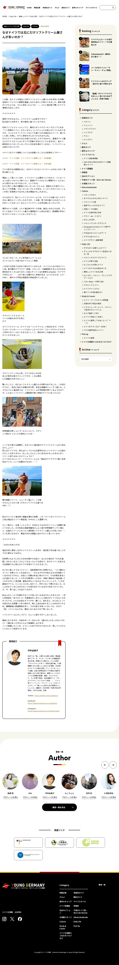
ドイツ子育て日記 (91, 261)
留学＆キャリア (77, 7)
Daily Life (86, 244)
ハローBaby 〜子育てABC (94, 281)
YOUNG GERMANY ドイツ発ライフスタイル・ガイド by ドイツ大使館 (23, 886)
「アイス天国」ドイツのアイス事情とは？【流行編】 (30, 163)
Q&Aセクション (88, 176)
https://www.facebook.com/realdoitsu (42, 703)
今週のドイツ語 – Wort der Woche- (97, 179)
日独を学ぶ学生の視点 (92, 303)
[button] (105, 765)
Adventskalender (89, 187)
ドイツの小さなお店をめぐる (95, 268)
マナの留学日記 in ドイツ (93, 330)
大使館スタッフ (88, 183)
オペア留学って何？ (91, 313)
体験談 (84, 172)
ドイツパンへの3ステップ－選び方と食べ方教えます (101, 82)
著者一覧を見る (58, 807)
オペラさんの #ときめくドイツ (96, 198)
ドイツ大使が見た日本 (92, 212)
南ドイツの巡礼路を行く (93, 292)
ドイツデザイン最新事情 (93, 240)
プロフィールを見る (10, 797)
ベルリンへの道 (90, 202)
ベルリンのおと (90, 195)
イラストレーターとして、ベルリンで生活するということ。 (98, 308)
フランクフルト (90, 128)
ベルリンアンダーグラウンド (95, 223)
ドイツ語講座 (87, 168)
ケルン (86, 136)
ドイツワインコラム (91, 288)
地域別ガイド (47, 7)
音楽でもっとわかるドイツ (94, 205)
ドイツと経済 (89, 338)
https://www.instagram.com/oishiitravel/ (44, 711)
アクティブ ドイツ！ (92, 285)
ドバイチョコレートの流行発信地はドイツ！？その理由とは (101, 42)
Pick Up (85, 334)
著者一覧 (102, 884)
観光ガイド (66, 7)
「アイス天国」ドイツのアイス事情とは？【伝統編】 (30, 158)
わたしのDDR (89, 219)
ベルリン (87, 121)
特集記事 (37, 7)
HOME (29, 7)
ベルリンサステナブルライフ (95, 257)
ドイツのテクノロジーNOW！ (95, 326)
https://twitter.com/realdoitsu (46, 695)
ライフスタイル (91, 7)
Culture (85, 191)
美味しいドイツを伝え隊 (93, 271)
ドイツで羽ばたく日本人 (93, 317)
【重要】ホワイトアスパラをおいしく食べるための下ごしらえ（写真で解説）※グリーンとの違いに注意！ (101, 97)
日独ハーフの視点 (91, 209)
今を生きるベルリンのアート (95, 233)
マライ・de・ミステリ (93, 216)
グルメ (57, 7)
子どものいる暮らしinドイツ (95, 248)
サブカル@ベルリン (91, 236)
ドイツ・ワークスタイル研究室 (96, 300)
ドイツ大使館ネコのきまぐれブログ (96, 341)
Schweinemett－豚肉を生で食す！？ (101, 55)
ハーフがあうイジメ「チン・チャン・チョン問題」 (101, 69)
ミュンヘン (88, 125)
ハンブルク (88, 132)
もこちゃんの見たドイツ (93, 264)
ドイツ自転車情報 (91, 158)
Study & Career (88, 296)
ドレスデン (88, 139)
